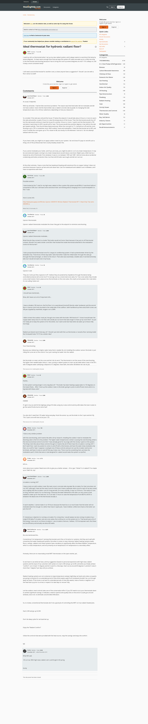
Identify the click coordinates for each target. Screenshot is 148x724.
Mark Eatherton (31, 529)
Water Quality (112, 114)
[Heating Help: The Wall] (31, 7)
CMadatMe (30, 340)
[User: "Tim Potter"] (24, 176)
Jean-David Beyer (32, 96)
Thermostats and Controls (112, 110)
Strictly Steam (112, 107)
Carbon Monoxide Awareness (112, 70)
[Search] (107, 7)
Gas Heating (112, 80)
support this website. (76, 41)
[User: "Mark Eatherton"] (24, 530)
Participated (102, 51)
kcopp (29, 458)
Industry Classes (112, 120)
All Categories (103, 34)
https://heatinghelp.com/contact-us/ (48, 29)
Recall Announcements (112, 127)
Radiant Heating (112, 100)
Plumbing (112, 97)
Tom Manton (30, 214)
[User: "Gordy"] (24, 651)
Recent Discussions (104, 37)
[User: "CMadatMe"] (24, 341)
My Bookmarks (112, 41)
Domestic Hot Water (112, 77)
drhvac (29, 428)
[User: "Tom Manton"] (24, 215)
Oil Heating (112, 90)
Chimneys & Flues (112, 74)
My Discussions (103, 44)
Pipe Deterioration (112, 94)
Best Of (101, 49)
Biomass (112, 67)
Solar (112, 104)
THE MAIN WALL (112, 60)
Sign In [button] (54, 88)
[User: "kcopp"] (24, 459)
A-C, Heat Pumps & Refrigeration (112, 64)
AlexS (28, 51)
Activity (101, 39)
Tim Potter (30, 175)
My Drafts (112, 46)
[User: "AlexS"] (24, 52)
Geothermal (112, 84)
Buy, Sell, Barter (112, 117)
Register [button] (64, 88)
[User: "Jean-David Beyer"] (24, 97)
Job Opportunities (112, 124)
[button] (96, 47)
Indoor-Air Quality (112, 87)
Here (31, 23)
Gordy (29, 650)
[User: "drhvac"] (24, 429)
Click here (26, 35)
